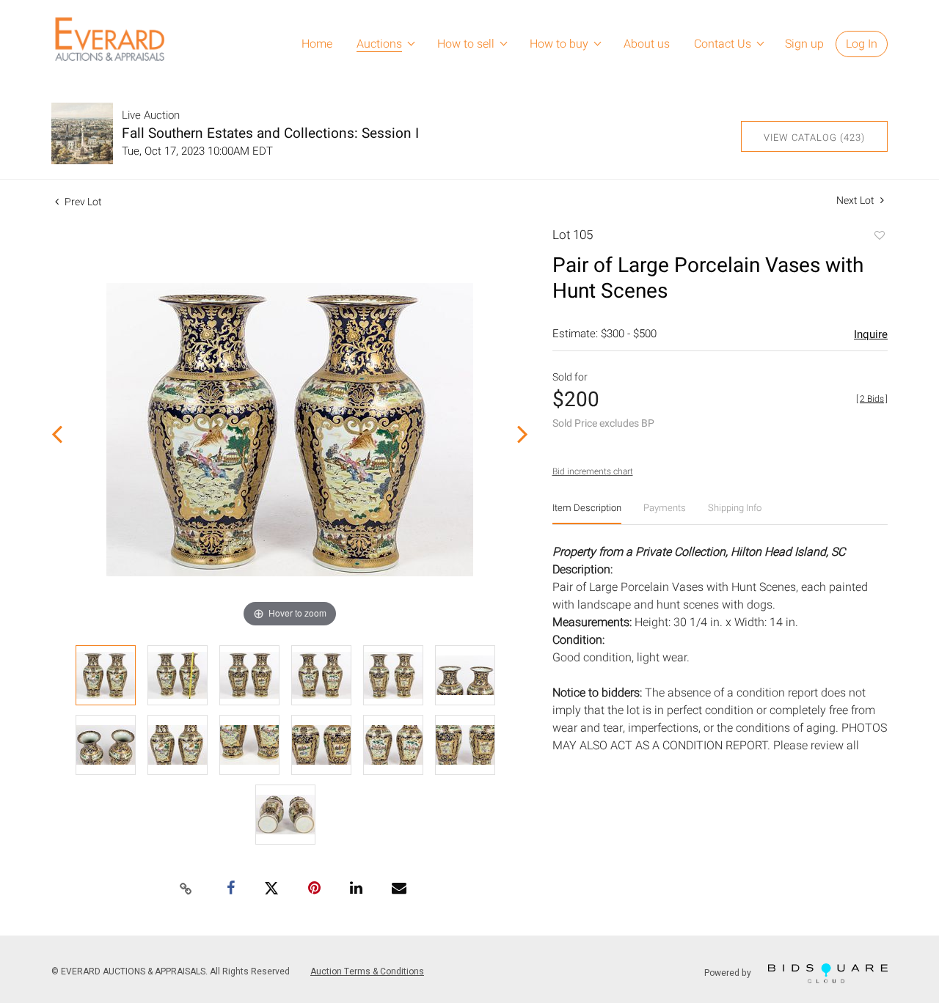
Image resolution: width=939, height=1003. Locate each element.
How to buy (559, 44)
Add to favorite (879, 237)
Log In (861, 44)
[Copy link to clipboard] (186, 889)
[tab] (586, 513)
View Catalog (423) (814, 137)
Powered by (728, 973)
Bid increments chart (592, 471)
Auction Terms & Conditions (367, 971)
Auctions (379, 44)
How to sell (465, 44)
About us (647, 44)
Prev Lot (82, 202)
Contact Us (722, 44)
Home (317, 44)
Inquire (871, 334)
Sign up (804, 44)
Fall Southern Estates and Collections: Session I (270, 133)
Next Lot (856, 200)
